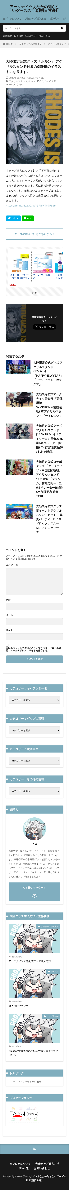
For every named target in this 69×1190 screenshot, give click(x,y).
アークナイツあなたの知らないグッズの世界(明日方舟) (34, 8)
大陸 (54, 81)
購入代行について (19, 1005)
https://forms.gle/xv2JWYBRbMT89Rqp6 (31, 205)
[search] (62, 28)
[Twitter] (13, 218)
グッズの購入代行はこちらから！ (34, 234)
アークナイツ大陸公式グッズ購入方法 (30, 961)
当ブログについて (12, 18)
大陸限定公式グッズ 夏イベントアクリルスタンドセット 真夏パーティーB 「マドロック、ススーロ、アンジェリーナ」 (49, 519)
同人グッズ (44, 35)
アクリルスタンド (57, 43)
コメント (12, 565)
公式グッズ (31, 35)
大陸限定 (7, 35)
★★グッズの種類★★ (30, 43)
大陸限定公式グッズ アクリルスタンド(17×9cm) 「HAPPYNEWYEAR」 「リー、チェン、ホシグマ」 (48, 373)
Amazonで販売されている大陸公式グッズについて (33, 1052)
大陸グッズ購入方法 (35, 18)
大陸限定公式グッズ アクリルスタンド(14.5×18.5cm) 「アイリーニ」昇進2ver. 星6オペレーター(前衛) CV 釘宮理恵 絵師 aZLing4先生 (49, 438)
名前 (8, 600)
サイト (9, 630)
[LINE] (28, 218)
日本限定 (18, 35)
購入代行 (54, 18)
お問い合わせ (42, 1168)
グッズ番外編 (52, 1016)
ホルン (31, 81)
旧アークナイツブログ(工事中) (26, 1082)
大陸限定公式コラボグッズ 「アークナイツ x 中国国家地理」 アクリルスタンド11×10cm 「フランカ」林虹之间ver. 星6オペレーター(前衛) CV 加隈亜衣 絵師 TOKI (49, 479)
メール (9, 615)
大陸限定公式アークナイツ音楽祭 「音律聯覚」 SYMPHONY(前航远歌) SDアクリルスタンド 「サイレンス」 (49, 404)
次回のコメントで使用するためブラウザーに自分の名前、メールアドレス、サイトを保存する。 (33, 649)
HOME (9, 43)
